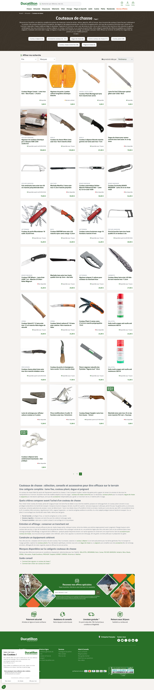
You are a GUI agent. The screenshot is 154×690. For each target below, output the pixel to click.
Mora (124, 552)
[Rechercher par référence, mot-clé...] (40, 4)
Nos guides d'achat (83, 656)
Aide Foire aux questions (85, 658)
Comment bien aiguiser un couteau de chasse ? (36, 561)
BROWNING (91, 552)
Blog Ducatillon (82, 654)
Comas (101, 552)
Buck (96, 552)
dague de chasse (85, 543)
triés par (113, 59)
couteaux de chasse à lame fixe (81, 495)
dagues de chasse (129, 495)
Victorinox (71, 554)
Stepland (52, 554)
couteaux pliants (107, 495)
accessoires (56, 497)
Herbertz (119, 552)
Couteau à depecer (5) (36, 39)
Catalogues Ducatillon (65, 652)
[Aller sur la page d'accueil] (28, 4)
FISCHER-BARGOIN (110, 552)
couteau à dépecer (82, 541)
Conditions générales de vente (46, 653)
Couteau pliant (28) (118, 39)
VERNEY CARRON (61, 554)
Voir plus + (25, 601)
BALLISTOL (83, 552)
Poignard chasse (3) (89, 45)
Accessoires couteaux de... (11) (57, 39)
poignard (97, 543)
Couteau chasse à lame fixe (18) (68, 45)
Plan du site (62, 656)
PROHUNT (46, 554)
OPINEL (21, 554)
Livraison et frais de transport (45, 657)
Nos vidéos (81, 660)
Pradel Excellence (37, 554)
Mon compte (62, 654)
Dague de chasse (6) (77, 39)
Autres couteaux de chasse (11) (98, 39)
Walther (78, 554)
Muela (128, 552)
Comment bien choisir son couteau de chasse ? (36, 564)
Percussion (28, 554)
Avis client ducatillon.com (46, 660)
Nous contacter (82, 652)
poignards (24, 497)
